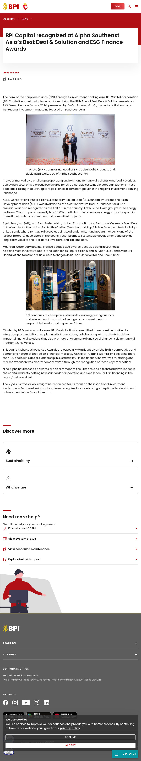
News (24, 19)
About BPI (9, 19)
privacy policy (70, 728)
